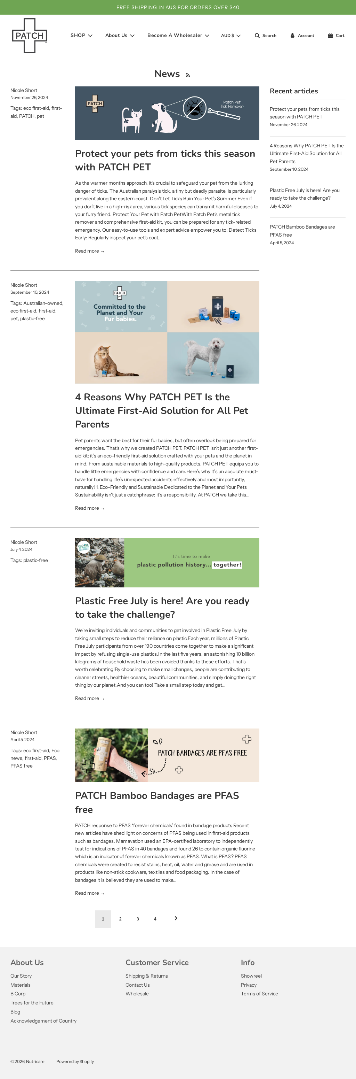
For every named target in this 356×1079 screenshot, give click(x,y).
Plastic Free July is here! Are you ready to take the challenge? (162, 607)
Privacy (249, 985)
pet (40, 116)
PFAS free (21, 766)
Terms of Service (259, 994)
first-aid (47, 311)
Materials (20, 985)
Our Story (21, 976)
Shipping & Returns (147, 976)
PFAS (50, 758)
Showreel (251, 976)
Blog (15, 1012)
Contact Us (138, 985)
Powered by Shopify (75, 1061)
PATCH (26, 116)
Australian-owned (42, 303)
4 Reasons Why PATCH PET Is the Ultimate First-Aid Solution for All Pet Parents (161, 411)
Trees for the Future (32, 1003)
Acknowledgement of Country (43, 1021)
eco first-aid (36, 108)
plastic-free (32, 318)
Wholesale (137, 994)
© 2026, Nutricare (27, 1061)
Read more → (90, 251)
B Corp (17, 994)
